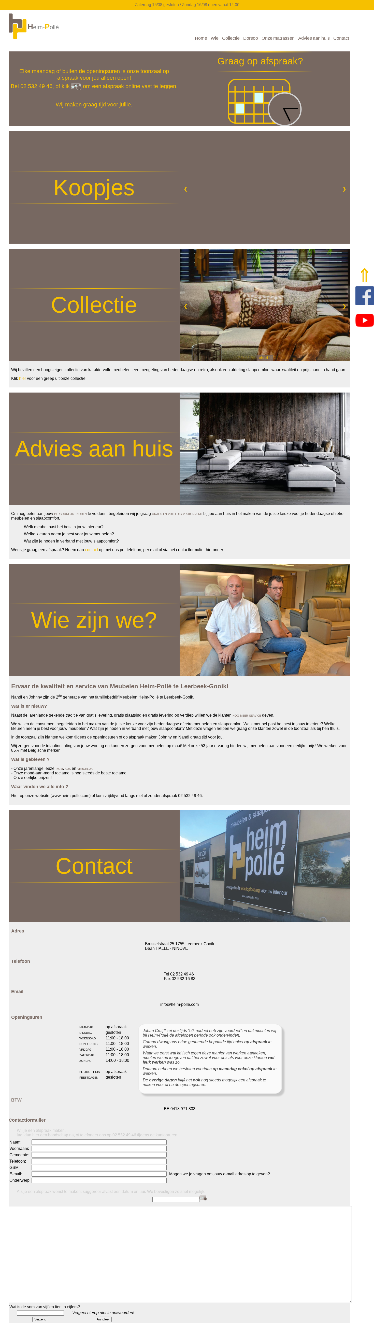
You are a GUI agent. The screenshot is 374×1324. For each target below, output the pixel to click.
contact (91, 550)
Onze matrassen (278, 38)
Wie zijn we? (94, 620)
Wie (215, 38)
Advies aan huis (313, 38)
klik (66, 86)
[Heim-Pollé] (34, 38)
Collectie (231, 38)
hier (22, 378)
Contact (341, 38)
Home (201, 38)
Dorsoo (250, 38)
